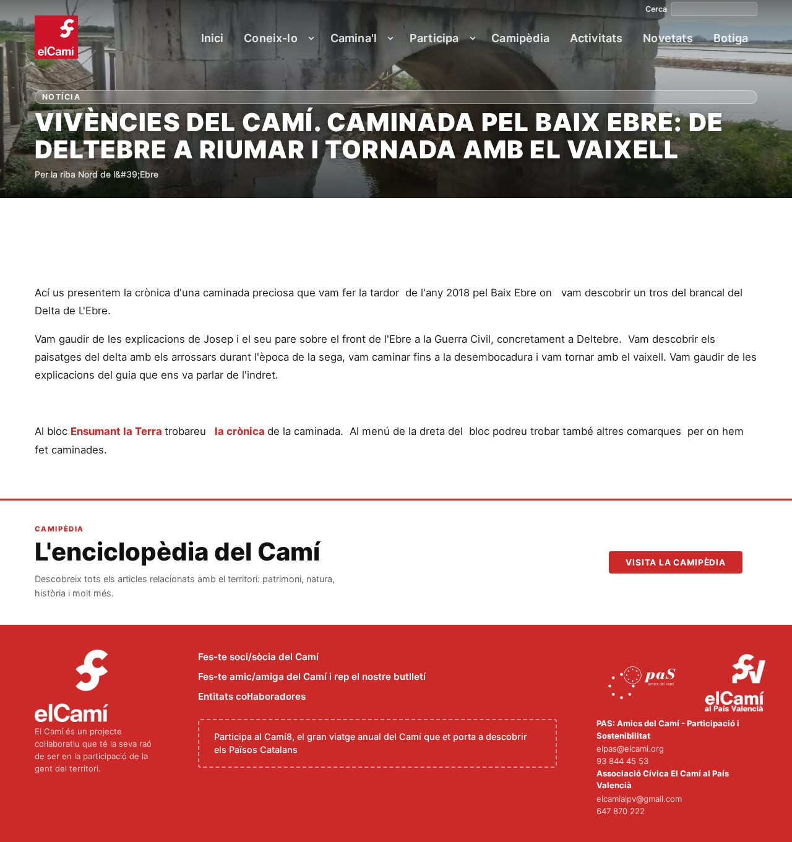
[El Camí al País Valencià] (736, 684)
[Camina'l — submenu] (390, 38)
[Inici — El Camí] (56, 37)
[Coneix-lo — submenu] (311, 38)
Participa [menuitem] (434, 38)
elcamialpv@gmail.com (639, 799)
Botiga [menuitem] (731, 38)
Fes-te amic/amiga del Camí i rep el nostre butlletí (312, 676)
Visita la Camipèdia (676, 562)
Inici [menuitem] (212, 38)
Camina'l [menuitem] (353, 38)
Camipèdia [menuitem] (520, 38)
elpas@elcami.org (630, 749)
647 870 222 (620, 811)
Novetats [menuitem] (667, 38)
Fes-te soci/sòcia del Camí (258, 657)
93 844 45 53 (622, 761)
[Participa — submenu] (472, 38)
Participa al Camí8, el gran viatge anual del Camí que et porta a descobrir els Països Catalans (370, 743)
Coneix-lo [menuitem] (271, 38)
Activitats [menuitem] (596, 38)
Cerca (656, 9)
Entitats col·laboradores (252, 696)
